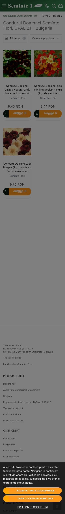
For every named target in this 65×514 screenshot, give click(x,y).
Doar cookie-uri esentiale (35, 498)
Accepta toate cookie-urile (35, 490)
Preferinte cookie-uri (33, 507)
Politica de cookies (39, 474)
